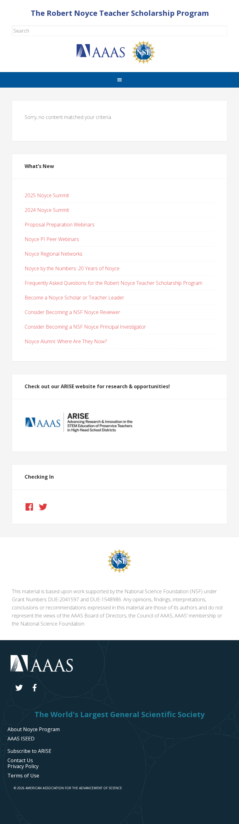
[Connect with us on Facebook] (29, 507)
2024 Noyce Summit (47, 210)
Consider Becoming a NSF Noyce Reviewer (72, 312)
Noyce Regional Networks (53, 253)
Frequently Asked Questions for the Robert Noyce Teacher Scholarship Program (113, 283)
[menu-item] (23, 766)
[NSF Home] (147, 61)
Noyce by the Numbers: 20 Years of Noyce (72, 268)
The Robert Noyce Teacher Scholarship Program (120, 13)
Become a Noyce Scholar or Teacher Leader (74, 297)
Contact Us (20, 760)
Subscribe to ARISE (29, 751)
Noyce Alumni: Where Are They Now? (66, 341)
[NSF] (119, 570)
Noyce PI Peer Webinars (52, 239)
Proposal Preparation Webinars (60, 224)
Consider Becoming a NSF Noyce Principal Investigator (85, 326)
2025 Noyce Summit (47, 195)
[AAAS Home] (104, 55)
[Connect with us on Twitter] (43, 507)
